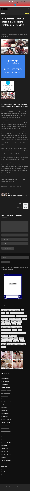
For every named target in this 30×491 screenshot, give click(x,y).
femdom (7, 321)
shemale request (11, 344)
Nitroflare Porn (4, 396)
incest (19, 324)
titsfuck (3, 347)
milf (25, 332)
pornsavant (4, 445)
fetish (13, 321)
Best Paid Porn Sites (6, 454)
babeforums (4, 474)
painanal (16, 338)
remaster (22, 341)
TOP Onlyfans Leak (5, 460)
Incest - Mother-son (6, 330)
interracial (19, 186)
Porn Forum (4, 471)
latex (20, 330)
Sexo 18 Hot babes (5, 387)
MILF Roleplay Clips (6, 390)
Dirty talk (24, 318)
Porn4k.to (3, 457)
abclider (3, 463)
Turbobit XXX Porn (5, 422)
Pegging (21, 338)
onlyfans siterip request (7, 338)
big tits (21, 313)
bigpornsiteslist (4, 416)
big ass (16, 313)
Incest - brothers (5, 327)
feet (3, 321)
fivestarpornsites (5, 378)
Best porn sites (4, 436)
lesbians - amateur (6, 332)
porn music (15, 341)
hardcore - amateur (6, 324)
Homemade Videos (5, 381)
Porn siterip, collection (6, 401)
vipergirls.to (4, 433)
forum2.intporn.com (5, 431)
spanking (19, 344)
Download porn (4, 410)
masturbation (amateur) (17, 332)
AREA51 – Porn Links (6, 419)
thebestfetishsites (5, 439)
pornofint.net (4, 407)
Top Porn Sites (4, 384)
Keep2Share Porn (5, 393)
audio (3, 313)
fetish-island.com (5, 428)
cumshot (11, 318)
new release (4, 335)
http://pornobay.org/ (5, 451)
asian (22, 310)
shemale (4, 344)
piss (3, 341)
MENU (3, 13)
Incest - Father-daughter (16, 327)
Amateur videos (6, 186)
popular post (8, 341)
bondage (13, 315)
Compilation (4, 318)
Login (27, 13)
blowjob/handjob (13, 186)
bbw (7, 313)
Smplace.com (4, 448)
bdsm (11, 313)
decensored (17, 318)
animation (17, 310)
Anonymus (4, 218)
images (13, 324)
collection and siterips (21, 315)
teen (24, 344)
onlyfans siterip (12, 335)
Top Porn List (4, 404)
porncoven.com (5, 468)
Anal (12, 310)
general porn (18, 321)
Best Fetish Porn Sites (6, 442)
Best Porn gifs (4, 425)
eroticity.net (4, 466)
